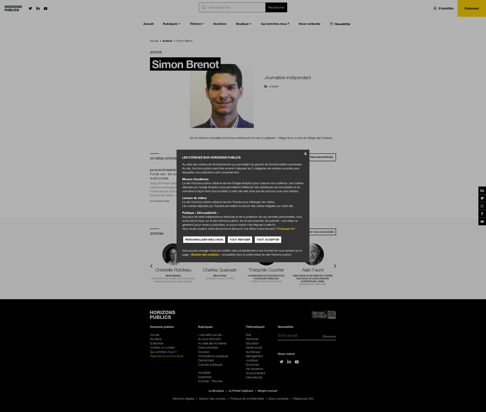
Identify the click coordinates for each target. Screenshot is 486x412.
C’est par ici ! (286, 228)
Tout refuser (240, 239)
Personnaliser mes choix (204, 239)
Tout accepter (268, 239)
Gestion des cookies (205, 254)
